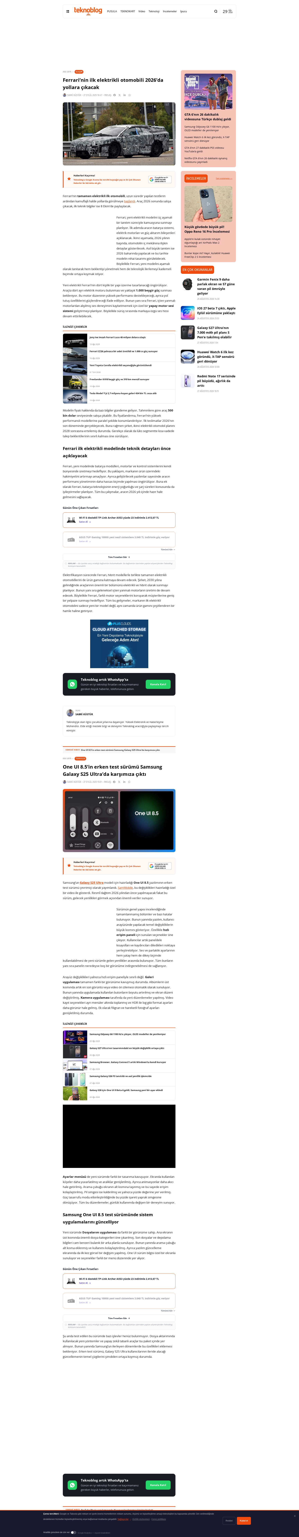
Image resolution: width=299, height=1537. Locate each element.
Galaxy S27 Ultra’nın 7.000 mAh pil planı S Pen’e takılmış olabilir (214, 332)
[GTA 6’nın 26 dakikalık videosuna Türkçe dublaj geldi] (208, 92)
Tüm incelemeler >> (224, 178)
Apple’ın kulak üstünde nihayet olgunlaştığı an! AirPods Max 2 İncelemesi (202, 242)
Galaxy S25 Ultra (91, 883)
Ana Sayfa (67, 72)
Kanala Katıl (158, 684)
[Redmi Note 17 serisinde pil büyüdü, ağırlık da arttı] (188, 381)
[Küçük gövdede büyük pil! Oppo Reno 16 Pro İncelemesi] (208, 204)
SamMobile (125, 888)
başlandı (129, 201)
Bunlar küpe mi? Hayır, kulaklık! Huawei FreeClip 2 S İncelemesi (207, 255)
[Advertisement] (119, 1389)
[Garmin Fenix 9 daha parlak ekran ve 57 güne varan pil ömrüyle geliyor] (188, 284)
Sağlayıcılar (124, 1519)
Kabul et (244, 1521)
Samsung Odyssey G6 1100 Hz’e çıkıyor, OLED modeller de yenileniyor (207, 128)
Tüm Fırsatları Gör (117, 557)
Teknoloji (80, 758)
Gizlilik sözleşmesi (141, 1519)
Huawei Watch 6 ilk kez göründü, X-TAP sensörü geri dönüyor (206, 139)
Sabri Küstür (74, 95)
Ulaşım (79, 71)
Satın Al (83, 521)
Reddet (229, 1521)
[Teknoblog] (88, 11)
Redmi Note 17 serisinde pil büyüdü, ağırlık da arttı (216, 381)
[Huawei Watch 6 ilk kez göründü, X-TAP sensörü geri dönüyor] (188, 357)
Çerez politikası (158, 1519)
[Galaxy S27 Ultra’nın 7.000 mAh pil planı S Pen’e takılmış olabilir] (188, 332)
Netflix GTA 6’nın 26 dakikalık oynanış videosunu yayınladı (205, 160)
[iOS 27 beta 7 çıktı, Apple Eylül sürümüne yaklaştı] (188, 313)
